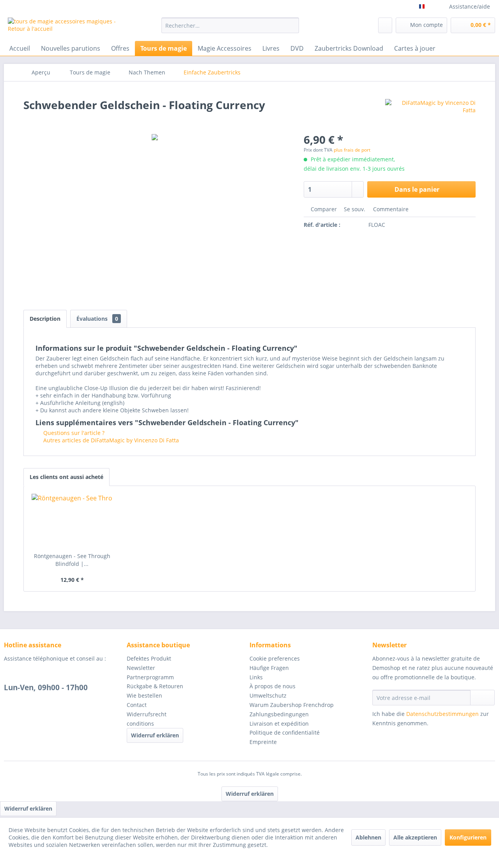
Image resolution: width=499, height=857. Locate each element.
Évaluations (97, 318)
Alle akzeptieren (415, 837)
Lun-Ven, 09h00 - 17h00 (46, 687)
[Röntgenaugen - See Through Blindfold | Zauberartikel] (72, 521)
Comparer (323, 209)
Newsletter (141, 667)
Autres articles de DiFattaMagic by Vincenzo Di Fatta (110, 440)
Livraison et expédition (279, 723)
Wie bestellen (144, 695)
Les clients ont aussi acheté (66, 477)
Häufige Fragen (269, 667)
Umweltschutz (268, 695)
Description (45, 318)
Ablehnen (368, 837)
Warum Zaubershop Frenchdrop (292, 705)
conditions (140, 723)
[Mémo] (385, 25)
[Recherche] (292, 25)
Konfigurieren (468, 837)
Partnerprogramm (150, 677)
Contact (137, 705)
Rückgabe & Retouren (155, 686)
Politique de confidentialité (285, 732)
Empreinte (263, 742)
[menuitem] (230, 25)
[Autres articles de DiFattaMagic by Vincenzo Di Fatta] (430, 112)
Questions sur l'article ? (73, 432)
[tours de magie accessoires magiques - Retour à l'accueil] (67, 27)
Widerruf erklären (155, 735)
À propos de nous (273, 686)
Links (256, 677)
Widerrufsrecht (146, 714)
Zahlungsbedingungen (279, 714)
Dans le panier (417, 189)
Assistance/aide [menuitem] (470, 6)
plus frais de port (352, 150)
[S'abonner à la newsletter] (482, 697)
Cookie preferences (275, 658)
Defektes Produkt (149, 658)
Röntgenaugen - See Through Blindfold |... (72, 559)
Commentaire (390, 209)
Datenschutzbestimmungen (442, 713)
